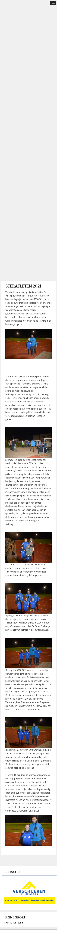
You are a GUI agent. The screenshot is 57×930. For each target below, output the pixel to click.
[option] (29, 892)
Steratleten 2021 (23, 286)
